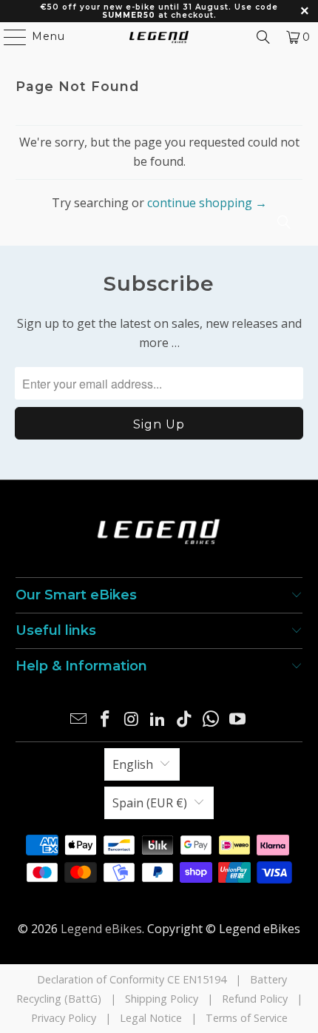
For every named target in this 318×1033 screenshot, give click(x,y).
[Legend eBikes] (159, 37)
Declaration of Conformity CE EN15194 (131, 979)
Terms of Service (247, 1018)
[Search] (263, 37)
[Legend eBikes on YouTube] (237, 719)
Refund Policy (255, 999)
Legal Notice (151, 1018)
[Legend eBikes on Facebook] (106, 719)
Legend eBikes (101, 929)
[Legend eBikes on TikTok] (185, 719)
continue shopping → (207, 203)
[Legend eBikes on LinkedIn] (158, 719)
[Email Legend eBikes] (79, 719)
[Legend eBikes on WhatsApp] (211, 719)
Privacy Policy (63, 1018)
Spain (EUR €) (149, 803)
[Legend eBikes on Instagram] (132, 719)
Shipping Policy (161, 999)
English (132, 764)
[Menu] (8, 37)
